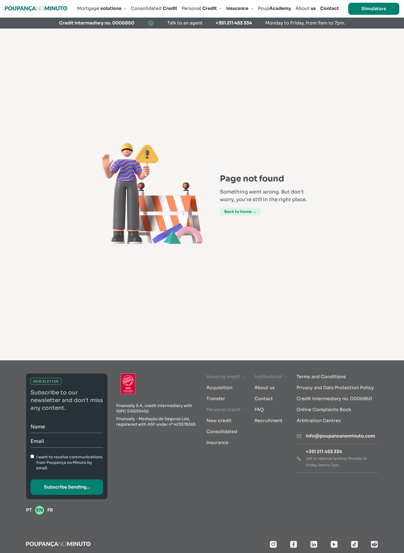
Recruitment (268, 420)
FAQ (259, 409)
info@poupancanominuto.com (340, 436)
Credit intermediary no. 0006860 (96, 23)
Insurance (217, 442)
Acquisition (219, 388)
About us (264, 388)
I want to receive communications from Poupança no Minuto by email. (69, 462)
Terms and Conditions (321, 377)
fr (50, 510)
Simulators (373, 9)
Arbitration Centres (319, 420)
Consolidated (221, 431)
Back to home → (240, 211)
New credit (219, 420)
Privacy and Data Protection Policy (335, 388)
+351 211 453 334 (234, 23)
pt (29, 510)
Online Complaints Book (324, 409)
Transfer (215, 399)
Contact (263, 399)
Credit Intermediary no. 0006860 (334, 399)
